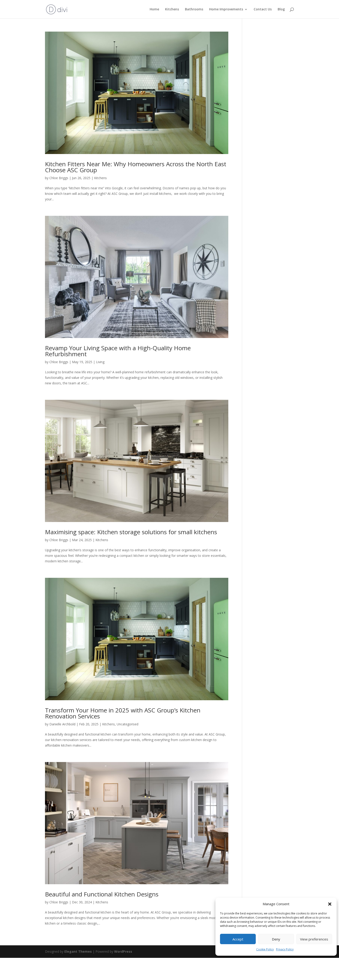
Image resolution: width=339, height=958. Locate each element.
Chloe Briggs (58, 178)
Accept (237, 939)
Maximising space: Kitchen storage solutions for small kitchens (131, 532)
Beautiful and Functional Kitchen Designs (101, 894)
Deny (276, 939)
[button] (329, 904)
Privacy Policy (285, 949)
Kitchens (172, 9)
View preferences (314, 939)
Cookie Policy (265, 949)
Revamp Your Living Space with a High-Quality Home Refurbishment (118, 351)
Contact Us (263, 9)
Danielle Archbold (62, 724)
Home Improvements (226, 9)
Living (100, 362)
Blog (281, 9)
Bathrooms (194, 9)
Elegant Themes (78, 951)
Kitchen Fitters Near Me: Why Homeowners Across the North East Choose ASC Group (135, 167)
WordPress (123, 951)
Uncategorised (127, 724)
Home (154, 9)
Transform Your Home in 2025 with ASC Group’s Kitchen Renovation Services (122, 713)
